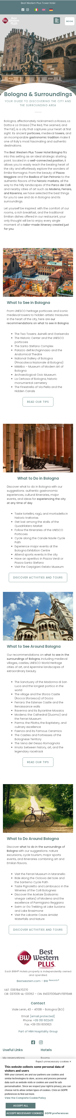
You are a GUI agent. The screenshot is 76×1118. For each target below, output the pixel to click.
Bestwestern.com (29, 981)
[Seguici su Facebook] (34, 1042)
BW (51, 981)
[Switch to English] (43, 9)
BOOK (69, 21)
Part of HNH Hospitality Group (38, 1031)
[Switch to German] (51, 9)
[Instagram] (27, 9)
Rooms (45, 1058)
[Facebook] (23, 9)
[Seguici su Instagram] (42, 1042)
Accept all (20, 1105)
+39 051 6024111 (43, 1020)
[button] (57, 20)
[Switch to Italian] (36, 9)
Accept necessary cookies (24, 1113)
